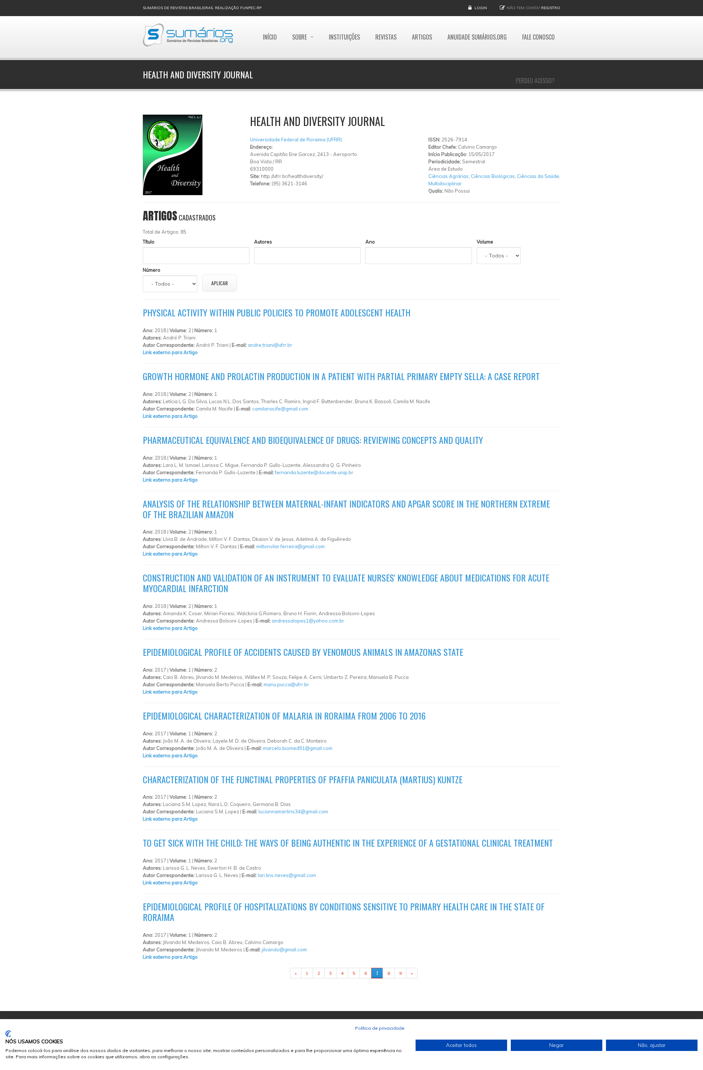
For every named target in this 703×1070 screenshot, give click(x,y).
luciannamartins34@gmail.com (293, 811)
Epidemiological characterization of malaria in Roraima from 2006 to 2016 (284, 715)
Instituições (344, 37)
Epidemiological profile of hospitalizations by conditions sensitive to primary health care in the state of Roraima (343, 912)
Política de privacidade (380, 1028)
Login (481, 7)
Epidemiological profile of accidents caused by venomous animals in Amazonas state (303, 651)
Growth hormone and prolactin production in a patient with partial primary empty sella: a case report (341, 376)
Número (151, 270)
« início (279, 973)
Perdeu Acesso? (535, 80)
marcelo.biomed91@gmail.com (297, 748)
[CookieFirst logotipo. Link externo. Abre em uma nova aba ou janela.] (8, 1033)
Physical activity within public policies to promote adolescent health (276, 312)
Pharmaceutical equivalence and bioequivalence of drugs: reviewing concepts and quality (313, 439)
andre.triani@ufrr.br (270, 345)
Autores (263, 242)
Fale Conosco (538, 37)
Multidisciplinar (445, 183)
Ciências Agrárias (448, 176)
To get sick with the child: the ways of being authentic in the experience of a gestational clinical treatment (348, 842)
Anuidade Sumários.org (477, 37)
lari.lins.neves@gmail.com (287, 875)
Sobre (300, 37)
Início (270, 37)
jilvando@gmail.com (284, 949)
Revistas (386, 37)
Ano (370, 242)
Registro (550, 7)
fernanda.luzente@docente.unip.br (314, 472)
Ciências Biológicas (493, 176)
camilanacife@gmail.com (280, 409)
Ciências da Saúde (538, 176)
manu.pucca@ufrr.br (286, 684)
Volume (485, 242)
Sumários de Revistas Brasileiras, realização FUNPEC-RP (202, 7)
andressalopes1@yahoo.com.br (308, 621)
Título (149, 242)
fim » (426, 973)
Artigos (422, 37)
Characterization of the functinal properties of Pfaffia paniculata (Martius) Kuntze (302, 779)
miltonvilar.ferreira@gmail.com (290, 546)
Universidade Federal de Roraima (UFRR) (296, 139)
